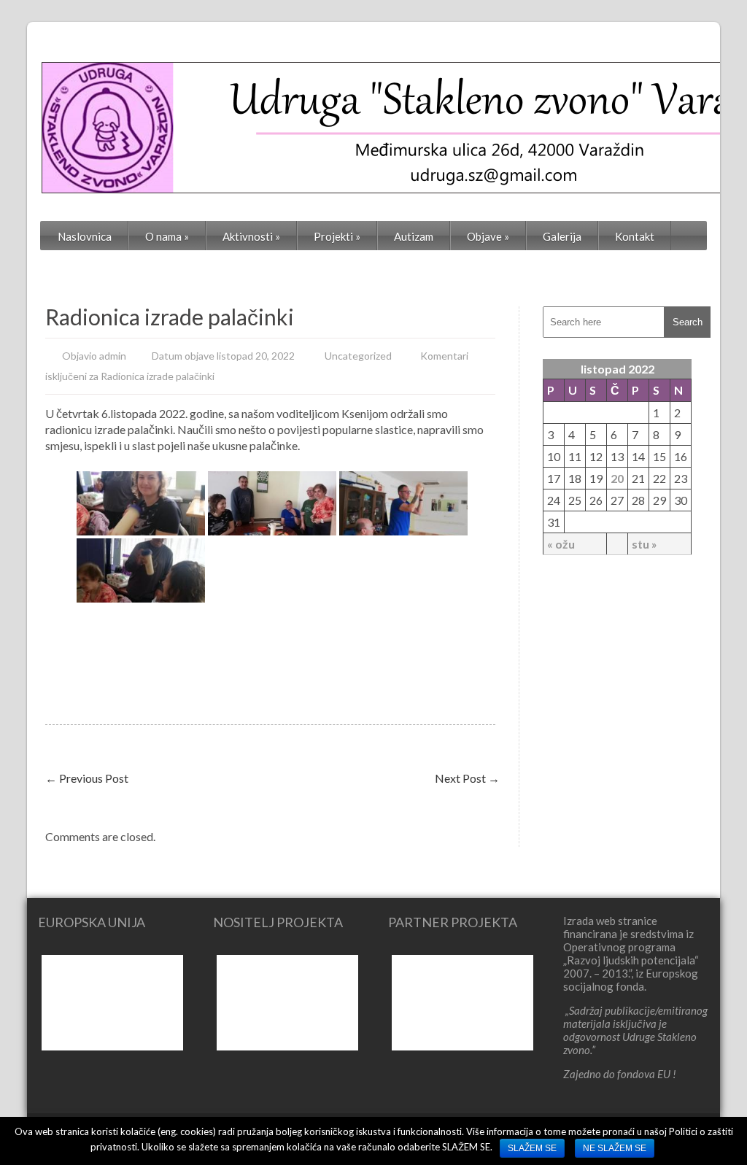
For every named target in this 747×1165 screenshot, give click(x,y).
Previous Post (86, 778)
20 (617, 478)
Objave (488, 236)
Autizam (413, 236)
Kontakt (634, 236)
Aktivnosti (251, 236)
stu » (644, 544)
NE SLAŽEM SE (614, 1148)
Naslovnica (85, 236)
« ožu (561, 544)
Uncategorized (358, 355)
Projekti (337, 236)
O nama (167, 236)
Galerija (562, 236)
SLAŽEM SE (532, 1148)
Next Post (467, 778)
